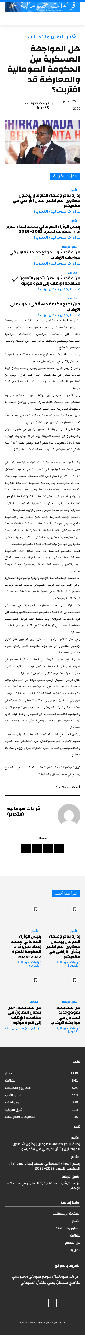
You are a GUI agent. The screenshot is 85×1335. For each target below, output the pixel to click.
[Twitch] (42, 1303)
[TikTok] (52, 1303)
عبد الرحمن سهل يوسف (57, 290)
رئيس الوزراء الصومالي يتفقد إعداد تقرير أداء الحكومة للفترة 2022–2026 (43, 229)
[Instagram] (63, 1303)
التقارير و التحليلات (46, 37)
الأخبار (72, 37)
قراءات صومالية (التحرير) (37, 105)
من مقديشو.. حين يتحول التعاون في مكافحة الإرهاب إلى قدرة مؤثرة (46, 280)
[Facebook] (59, 848)
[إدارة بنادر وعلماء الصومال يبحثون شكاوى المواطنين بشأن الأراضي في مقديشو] (62, 915)
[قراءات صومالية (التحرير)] (69, 815)
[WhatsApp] (26, 848)
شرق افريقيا (70, 247)
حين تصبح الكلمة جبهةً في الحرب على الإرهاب (45, 306)
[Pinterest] (37, 848)
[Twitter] (48, 848)
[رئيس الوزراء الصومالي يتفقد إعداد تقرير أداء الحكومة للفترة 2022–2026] (23, 915)
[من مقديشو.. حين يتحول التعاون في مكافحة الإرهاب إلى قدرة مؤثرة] (23, 985)
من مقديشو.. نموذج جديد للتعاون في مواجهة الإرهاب (44, 254)
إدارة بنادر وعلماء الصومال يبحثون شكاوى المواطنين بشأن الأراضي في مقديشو (46, 200)
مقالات (73, 273)
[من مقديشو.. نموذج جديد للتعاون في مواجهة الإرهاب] (62, 985)
